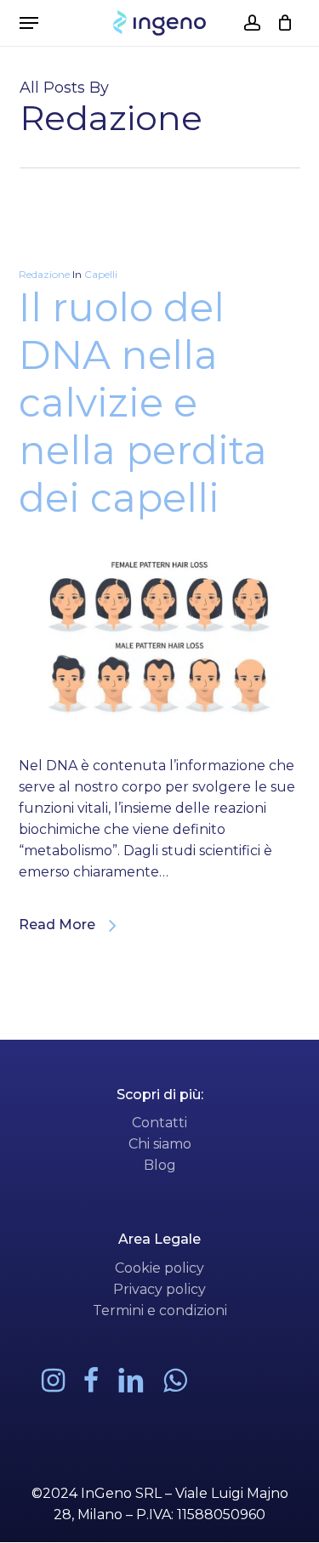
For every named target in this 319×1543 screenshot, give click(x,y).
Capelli (100, 274)
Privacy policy (159, 1289)
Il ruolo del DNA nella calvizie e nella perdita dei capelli (143, 402)
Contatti (159, 1123)
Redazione (44, 274)
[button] (29, 22)
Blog (160, 1165)
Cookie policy (159, 1268)
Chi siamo (159, 1144)
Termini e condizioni (160, 1310)
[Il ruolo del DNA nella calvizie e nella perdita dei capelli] (160, 744)
